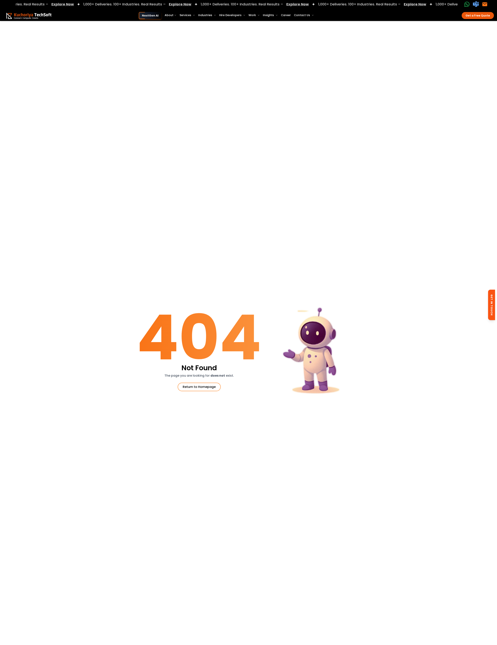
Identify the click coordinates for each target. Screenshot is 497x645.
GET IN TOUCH (492, 305)
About (169, 15)
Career (286, 15)
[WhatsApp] (467, 4)
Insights (268, 15)
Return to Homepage (199, 387)
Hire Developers (230, 15)
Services (185, 15)
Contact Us (302, 15)
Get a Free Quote (478, 15)
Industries (205, 15)
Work (252, 15)
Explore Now (42, 4)
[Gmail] (485, 4)
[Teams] (476, 4)
